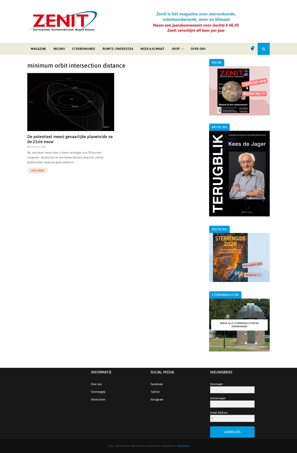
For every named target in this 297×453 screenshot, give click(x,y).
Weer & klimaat (152, 48)
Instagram (157, 399)
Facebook (157, 384)
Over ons (198, 48)
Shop (176, 48)
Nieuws (59, 48)
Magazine (38, 48)
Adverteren (98, 399)
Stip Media (183, 446)
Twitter (155, 391)
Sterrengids (98, 391)
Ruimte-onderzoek (118, 48)
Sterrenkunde (83, 48)
